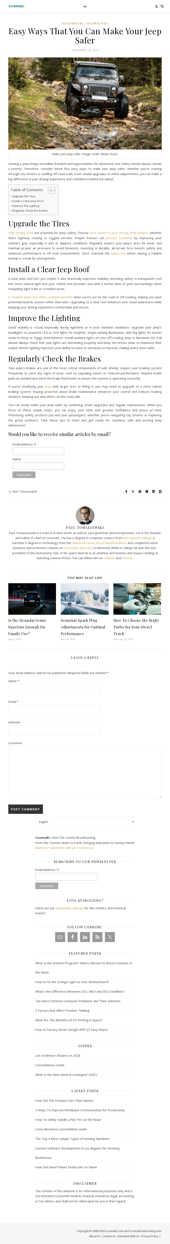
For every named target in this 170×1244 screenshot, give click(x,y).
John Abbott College (137, 538)
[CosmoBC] (16, 6)
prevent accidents (119, 238)
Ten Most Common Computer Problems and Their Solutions (77, 1001)
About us (41, 848)
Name (16, 459)
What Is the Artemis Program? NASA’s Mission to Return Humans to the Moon (83, 967)
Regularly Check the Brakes (30, 210)
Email (13, 702)
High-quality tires (20, 233)
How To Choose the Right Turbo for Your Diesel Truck (136, 627)
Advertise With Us (128, 1236)
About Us (95, 1236)
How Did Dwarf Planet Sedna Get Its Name (66, 1167)
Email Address (24, 444)
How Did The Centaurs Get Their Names (64, 1100)
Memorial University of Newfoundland (99, 543)
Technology (97, 23)
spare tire (118, 253)
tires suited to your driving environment (119, 233)
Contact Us (109, 1236)
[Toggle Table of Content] (49, 190)
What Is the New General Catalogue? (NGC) (66, 1074)
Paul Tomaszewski (25, 491)
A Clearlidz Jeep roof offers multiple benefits (40, 297)
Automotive (73, 23)
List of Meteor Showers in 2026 (57, 1055)
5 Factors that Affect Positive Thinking (62, 1010)
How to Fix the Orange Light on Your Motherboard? (72, 982)
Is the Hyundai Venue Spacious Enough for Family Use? (27, 627)
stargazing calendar (70, 908)
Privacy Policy (149, 1236)
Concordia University (78, 548)
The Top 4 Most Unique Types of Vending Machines (72, 1139)
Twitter (127, 558)
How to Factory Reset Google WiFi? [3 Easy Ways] (71, 1029)
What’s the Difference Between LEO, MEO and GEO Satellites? (80, 991)
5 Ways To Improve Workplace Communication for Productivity (80, 1110)
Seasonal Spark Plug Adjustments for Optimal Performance (83, 627)
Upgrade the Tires (23, 196)
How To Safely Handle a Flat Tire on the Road (68, 1119)
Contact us (85, 848)
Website (14, 722)
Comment (15, 743)
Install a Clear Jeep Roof (28, 201)
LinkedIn (109, 558)
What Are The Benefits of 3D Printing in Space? (68, 1020)
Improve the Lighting (25, 206)
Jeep (48, 386)
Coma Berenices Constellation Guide (61, 1129)
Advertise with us (63, 848)
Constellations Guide (49, 1065)
